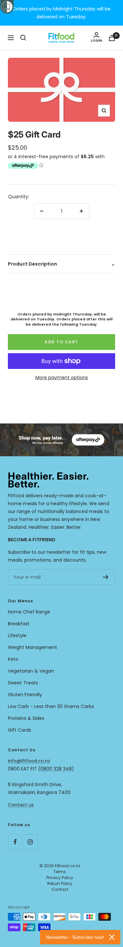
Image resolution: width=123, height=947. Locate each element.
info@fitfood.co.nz (29, 761)
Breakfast (19, 623)
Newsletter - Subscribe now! (75, 937)
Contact (59, 889)
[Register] (106, 577)
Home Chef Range (29, 612)
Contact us (21, 805)
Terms (59, 871)
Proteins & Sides (26, 718)
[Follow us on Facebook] (15, 841)
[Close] (111, 937)
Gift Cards (19, 730)
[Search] (23, 38)
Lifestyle (17, 635)
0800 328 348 (56, 768)
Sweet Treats (23, 682)
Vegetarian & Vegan (31, 671)
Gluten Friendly (25, 694)
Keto (13, 659)
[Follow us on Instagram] (30, 841)
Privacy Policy (59, 877)
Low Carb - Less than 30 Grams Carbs (51, 706)
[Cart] (112, 38)
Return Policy (59, 883)
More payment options (61, 377)
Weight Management (32, 647)
